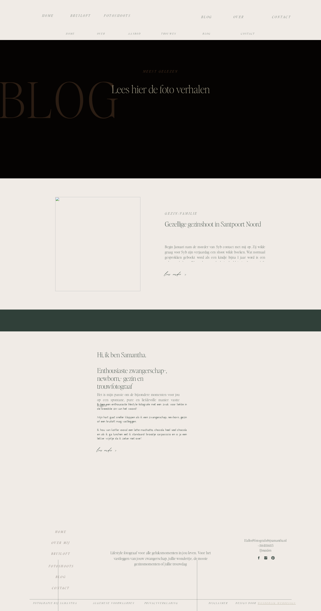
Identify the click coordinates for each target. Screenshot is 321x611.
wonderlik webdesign (277, 603)
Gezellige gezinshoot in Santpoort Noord (213, 224)
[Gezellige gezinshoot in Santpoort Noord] (97, 244)
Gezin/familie (181, 213)
